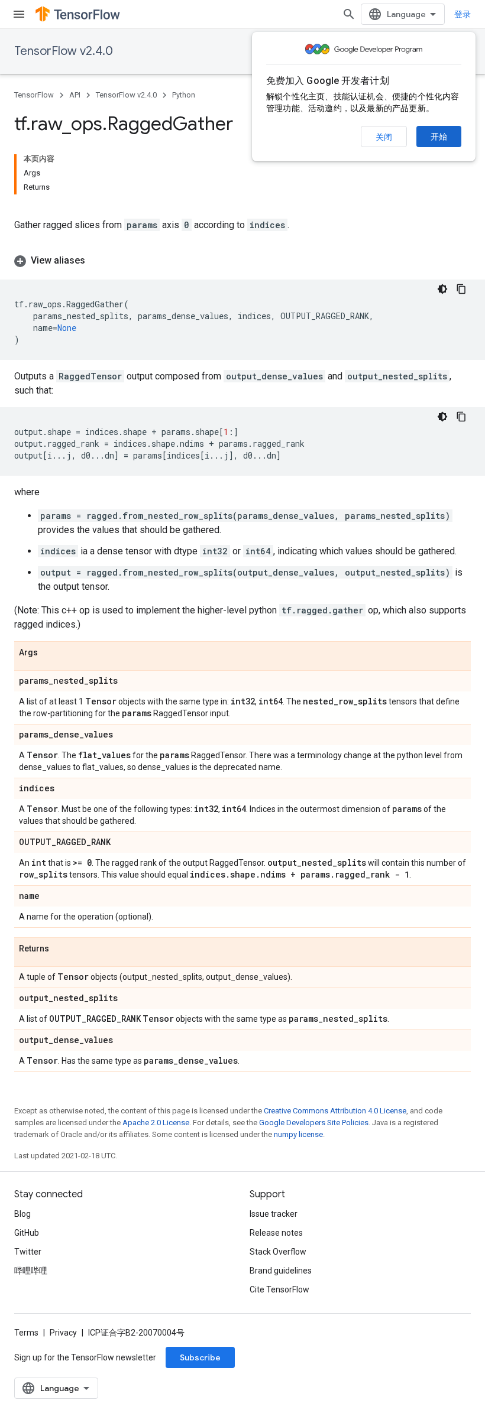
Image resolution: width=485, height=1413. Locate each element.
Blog (22, 1214)
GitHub (26, 1232)
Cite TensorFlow (279, 1289)
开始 (439, 136)
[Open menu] (19, 14)
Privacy (63, 1332)
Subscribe (200, 1357)
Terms (26, 1332)
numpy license (298, 1134)
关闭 (384, 137)
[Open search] (349, 14)
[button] (242, 261)
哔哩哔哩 (30, 1270)
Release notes (276, 1232)
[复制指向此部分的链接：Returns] (61, 949)
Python (183, 94)
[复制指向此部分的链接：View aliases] (97, 261)
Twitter (27, 1251)
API (74, 94)
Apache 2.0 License (155, 1122)
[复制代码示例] (461, 289)
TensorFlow (34, 94)
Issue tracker (274, 1214)
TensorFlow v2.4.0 (63, 51)
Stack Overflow (278, 1251)
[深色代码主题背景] (442, 289)
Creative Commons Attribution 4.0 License (335, 1110)
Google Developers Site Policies (313, 1122)
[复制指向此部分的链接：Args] (50, 653)
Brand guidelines (281, 1270)
